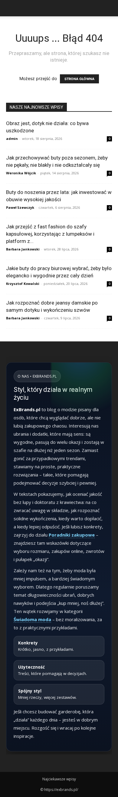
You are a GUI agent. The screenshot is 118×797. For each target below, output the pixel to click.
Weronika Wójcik (21, 173)
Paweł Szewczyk (20, 207)
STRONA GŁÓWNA (79, 79)
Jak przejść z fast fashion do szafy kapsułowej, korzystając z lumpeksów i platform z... (50, 234)
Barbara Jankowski (23, 249)
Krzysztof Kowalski (22, 283)
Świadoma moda (32, 619)
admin (12, 138)
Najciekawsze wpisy (59, 779)
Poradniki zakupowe (72, 535)
